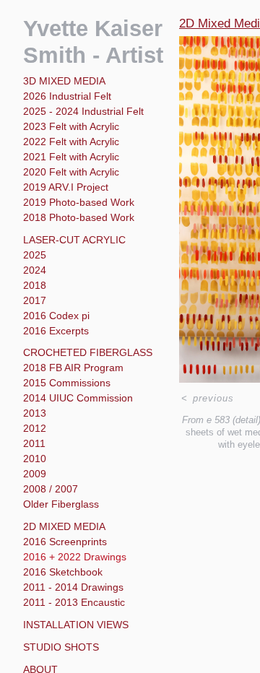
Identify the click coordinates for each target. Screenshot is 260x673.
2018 (34, 285)
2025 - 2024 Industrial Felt (83, 111)
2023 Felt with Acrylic (71, 126)
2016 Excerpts (56, 330)
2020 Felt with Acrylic (71, 172)
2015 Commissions (66, 382)
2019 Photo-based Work (78, 202)
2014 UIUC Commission (78, 398)
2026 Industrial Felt (67, 96)
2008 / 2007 (50, 489)
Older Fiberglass (61, 504)
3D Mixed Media (64, 81)
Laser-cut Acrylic (74, 240)
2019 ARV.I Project (65, 187)
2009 (34, 473)
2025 (34, 255)
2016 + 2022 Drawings (74, 557)
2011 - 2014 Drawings (73, 587)
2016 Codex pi (56, 315)
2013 (34, 413)
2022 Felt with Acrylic (71, 141)
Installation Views (76, 624)
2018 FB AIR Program (73, 367)
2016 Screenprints (65, 541)
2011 (34, 443)
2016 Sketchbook (63, 572)
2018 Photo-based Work (78, 217)
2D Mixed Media (64, 526)
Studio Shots (61, 647)
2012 (34, 428)
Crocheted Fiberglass (87, 352)
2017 (34, 300)
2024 (34, 270)
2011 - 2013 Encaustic (74, 602)
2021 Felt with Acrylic (71, 156)
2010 (34, 458)
